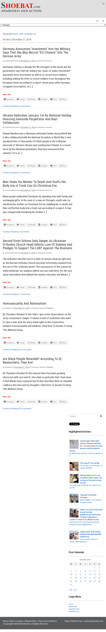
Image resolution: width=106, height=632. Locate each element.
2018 (21, 34)
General (49, 61)
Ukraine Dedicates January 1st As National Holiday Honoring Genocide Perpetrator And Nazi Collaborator (37, 119)
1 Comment (24, 232)
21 (90, 578)
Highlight (49, 308)
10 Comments (25, 349)
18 (76, 578)
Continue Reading (10, 106)
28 (90, 581)
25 (76, 581)
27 (85, 581)
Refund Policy (31, 621)
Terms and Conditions (47, 621)
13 (85, 574)
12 (80, 574)
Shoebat (8, 308)
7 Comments (24, 294)
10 (71, 574)
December (29, 34)
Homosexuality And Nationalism (24, 303)
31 (71, 585)
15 (95, 574)
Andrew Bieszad (11, 61)
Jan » (75, 590)
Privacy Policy (9, 621)
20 (85, 578)
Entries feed (73, 607)
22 (95, 578)
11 (76, 574)
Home (15, 34)
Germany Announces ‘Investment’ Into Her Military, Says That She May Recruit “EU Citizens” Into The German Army (37, 52)
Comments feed (74, 609)
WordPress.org (74, 611)
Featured (41, 61)
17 (71, 578)
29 (95, 581)
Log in (71, 604)
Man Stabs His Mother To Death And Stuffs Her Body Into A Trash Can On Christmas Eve (34, 183)
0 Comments (24, 172)
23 (99, 578)
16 (99, 574)
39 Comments (25, 408)
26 (80, 581)
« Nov (70, 590)
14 (90, 574)
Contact (19, 621)
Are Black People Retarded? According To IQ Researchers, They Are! (32, 360)
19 (80, 578)
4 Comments (24, 106)
